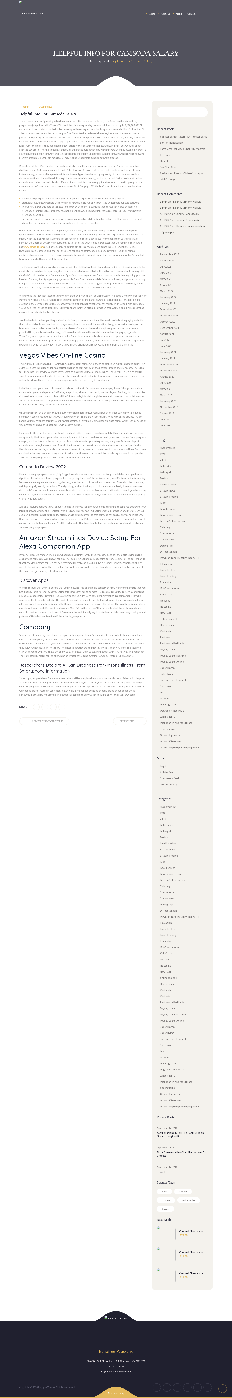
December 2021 (169, 309)
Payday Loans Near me (173, 655)
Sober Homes (168, 667)
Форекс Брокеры (170, 735)
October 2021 (168, 321)
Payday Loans (167, 649)
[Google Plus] (53, 707)
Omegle (164, 161)
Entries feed (167, 772)
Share (24, 707)
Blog (163, 502)
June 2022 (166, 272)
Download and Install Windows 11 (179, 557)
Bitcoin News (167, 490)
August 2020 (167, 376)
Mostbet (165, 600)
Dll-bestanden (168, 551)
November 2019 (169, 407)
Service (165, 1208)
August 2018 (167, 413)
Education (166, 564)
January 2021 (167, 358)
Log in (163, 766)
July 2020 (165, 382)
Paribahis (165, 631)
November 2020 (169, 370)
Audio (164, 1191)
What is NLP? (167, 716)
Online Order (188, 1200)
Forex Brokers (168, 570)
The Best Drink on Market (186, 201)
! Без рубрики (168, 447)
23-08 (163, 460)
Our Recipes (167, 625)
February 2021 (168, 352)
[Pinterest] (61, 707)
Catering (165, 527)
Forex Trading (168, 576)
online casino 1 (168, 619)
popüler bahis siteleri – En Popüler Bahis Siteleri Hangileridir (180, 1134)
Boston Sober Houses (172, 521)
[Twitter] (44, 707)
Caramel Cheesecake (188, 213)
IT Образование (169, 588)
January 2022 (167, 303)
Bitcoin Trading (169, 496)
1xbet (163, 454)
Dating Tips (167, 545)
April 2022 (166, 285)
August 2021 (167, 333)
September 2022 (169, 254)
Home (83, 61)
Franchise (165, 582)
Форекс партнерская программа (179, 747)
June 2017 (166, 425)
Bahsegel (165, 472)
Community (167, 533)
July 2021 (165, 340)
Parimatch (166, 637)
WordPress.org (168, 784)
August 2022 (167, 260)
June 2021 (166, 346)
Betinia (164, 478)
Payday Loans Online (172, 661)
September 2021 (169, 327)
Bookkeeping (167, 509)
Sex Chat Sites (168, 167)
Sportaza (165, 686)
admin (26, 106)
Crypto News (167, 539)
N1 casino (165, 606)
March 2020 (166, 395)
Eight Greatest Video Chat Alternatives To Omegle (181, 1154)
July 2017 (165, 419)
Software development (173, 680)
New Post (165, 612)
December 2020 (169, 364)
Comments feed (169, 778)
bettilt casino (168, 484)
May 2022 (165, 278)
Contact (183, 1191)
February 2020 (168, 401)
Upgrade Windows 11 (172, 710)
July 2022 (165, 266)
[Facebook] (36, 707)
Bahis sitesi (166, 466)
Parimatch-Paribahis (172, 643)
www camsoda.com (33, 246)
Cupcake (166, 1200)
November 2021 (169, 315)
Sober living (167, 674)
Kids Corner (166, 594)
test (162, 692)
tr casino (165, 698)
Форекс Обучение (170, 741)
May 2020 (165, 389)
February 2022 (168, 297)
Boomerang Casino (171, 515)
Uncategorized (99, 61)
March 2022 (166, 291)
